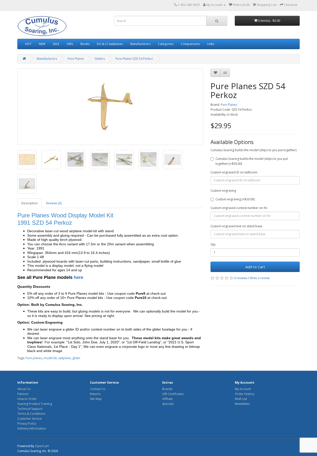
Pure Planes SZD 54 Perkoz (134, 59)
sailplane (64, 358)
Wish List (241, 399)
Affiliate (167, 399)
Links (210, 44)
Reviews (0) (53, 203)
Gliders (100, 59)
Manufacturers (140, 44)
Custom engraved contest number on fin (239, 208)
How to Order (27, 399)
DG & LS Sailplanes (110, 44)
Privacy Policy (26, 423)
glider (76, 358)
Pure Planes (76, 59)
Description (29, 203)
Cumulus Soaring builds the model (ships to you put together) (253, 150)
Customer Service (29, 418)
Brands (167, 389)
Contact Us (97, 389)
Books (84, 44)
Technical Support (30, 409)
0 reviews (240, 278)
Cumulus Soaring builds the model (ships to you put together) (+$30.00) (251, 161)
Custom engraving (223, 190)
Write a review (259, 278)
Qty (213, 244)
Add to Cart (255, 266)
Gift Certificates (173, 394)
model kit (50, 358)
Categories (165, 44)
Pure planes (34, 358)
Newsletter (242, 404)
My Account (243, 389)
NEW (42, 44)
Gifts (70, 44)
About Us (23, 389)
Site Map (96, 399)
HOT (28, 44)
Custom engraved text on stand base (236, 226)
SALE (56, 44)
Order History (244, 394)
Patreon (22, 394)
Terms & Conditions (31, 414)
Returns (95, 394)
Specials (168, 404)
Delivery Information (31, 428)
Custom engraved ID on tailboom (234, 172)
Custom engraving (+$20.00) (235, 199)
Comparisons (190, 44)
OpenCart (42, 446)
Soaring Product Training (34, 404)
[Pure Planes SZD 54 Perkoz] (110, 106)
